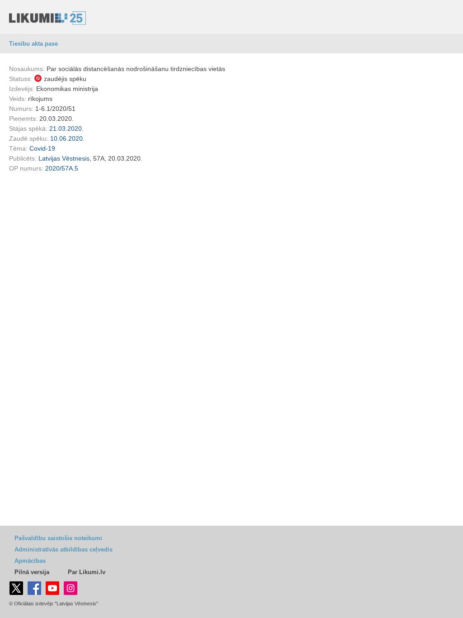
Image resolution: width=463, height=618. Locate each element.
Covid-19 (42, 148)
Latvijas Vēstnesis (64, 158)
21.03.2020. (66, 128)
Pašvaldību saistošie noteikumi (58, 538)
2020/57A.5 (61, 168)
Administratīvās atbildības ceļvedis (63, 549)
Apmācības (30, 560)
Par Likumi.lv (86, 572)
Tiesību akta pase (33, 43)
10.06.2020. (67, 138)
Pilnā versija (31, 572)
